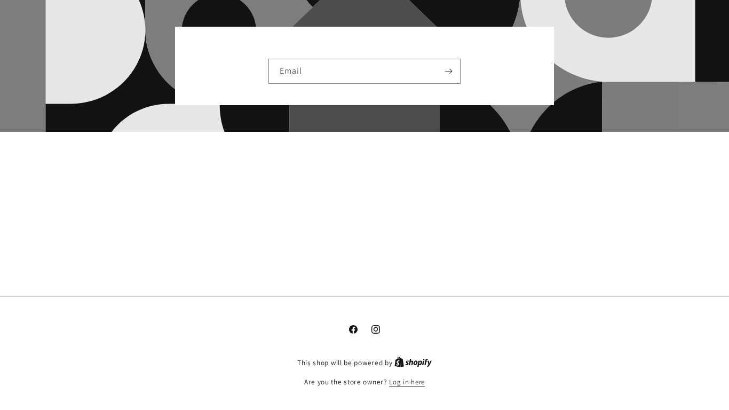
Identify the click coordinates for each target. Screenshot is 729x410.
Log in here (407, 382)
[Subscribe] (448, 71)
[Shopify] (413, 362)
